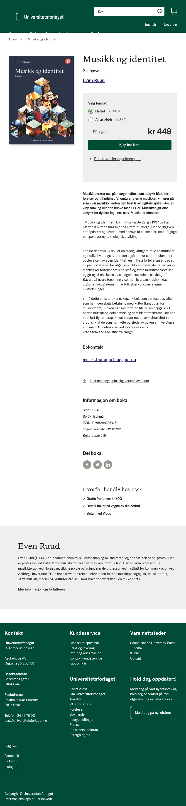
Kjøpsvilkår (78, 663)
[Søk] (159, 11)
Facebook (87, 464)
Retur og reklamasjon (85, 653)
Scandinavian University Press (152, 643)
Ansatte (75, 699)
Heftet (107, 111)
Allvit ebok (111, 120)
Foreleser (76, 709)
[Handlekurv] (174, 11)
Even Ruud (94, 80)
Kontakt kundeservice (86, 658)
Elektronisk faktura (84, 730)
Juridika (136, 648)
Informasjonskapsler (19, 799)
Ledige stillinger (81, 720)
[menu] (59, 34)
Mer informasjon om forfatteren (41, 589)
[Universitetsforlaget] (40, 17)
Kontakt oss (78, 689)
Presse (75, 725)
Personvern (43, 799)
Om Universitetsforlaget (87, 694)
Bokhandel (78, 714)
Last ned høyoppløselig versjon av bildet (119, 381)
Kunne (135, 653)
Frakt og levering (82, 648)
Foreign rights (80, 735)
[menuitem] (15, 34)
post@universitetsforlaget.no (26, 721)
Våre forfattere (80, 704)
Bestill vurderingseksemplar (117, 158)
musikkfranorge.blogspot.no (109, 359)
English (150, 24)
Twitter (97, 464)
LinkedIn (108, 464)
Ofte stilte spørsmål (84, 643)
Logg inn (170, 24)
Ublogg (135, 658)
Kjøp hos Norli (129, 145)
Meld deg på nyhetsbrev (153, 712)
